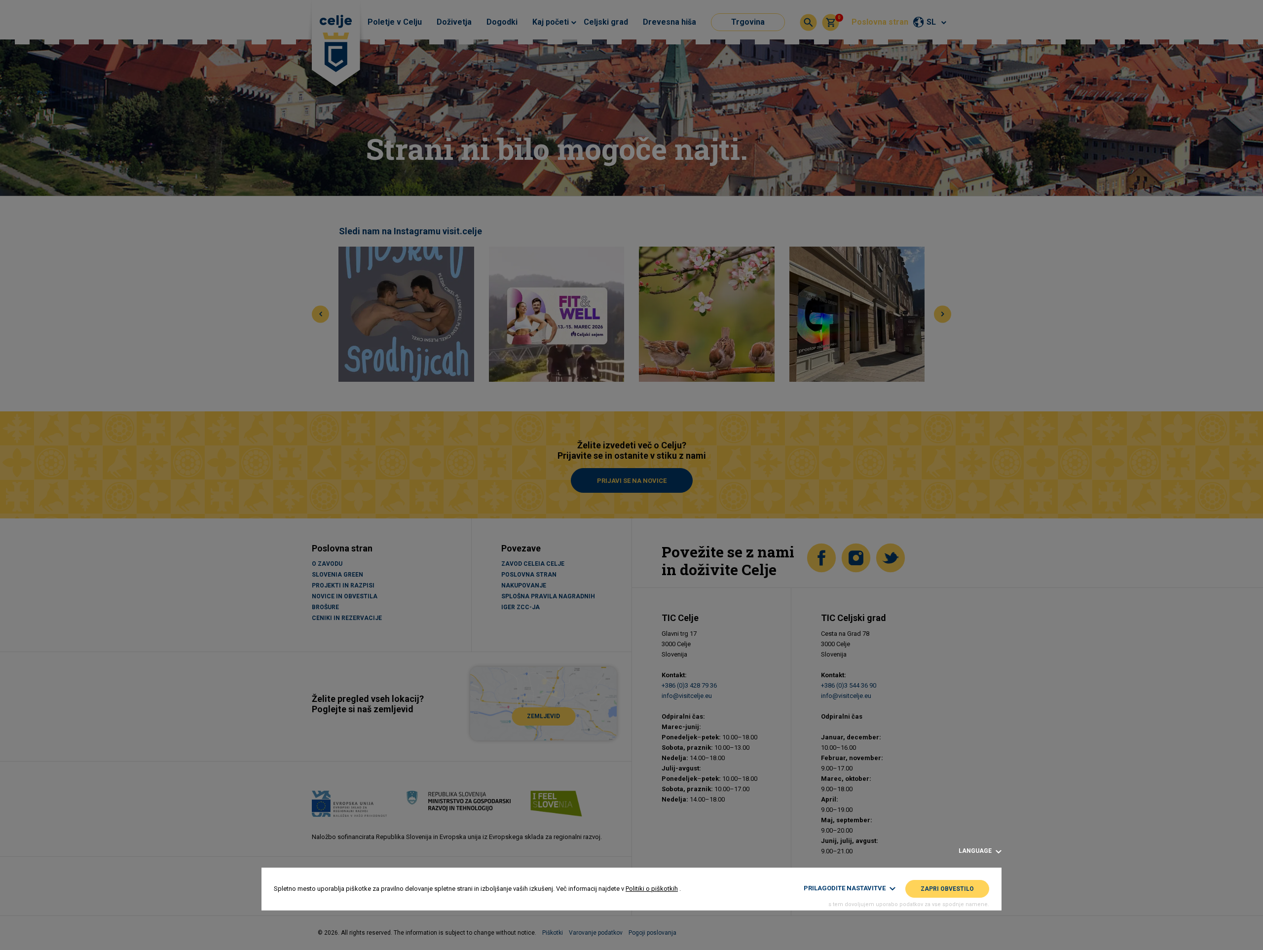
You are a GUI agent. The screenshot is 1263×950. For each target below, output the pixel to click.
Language (976, 851)
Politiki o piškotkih (652, 888)
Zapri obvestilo (947, 888)
